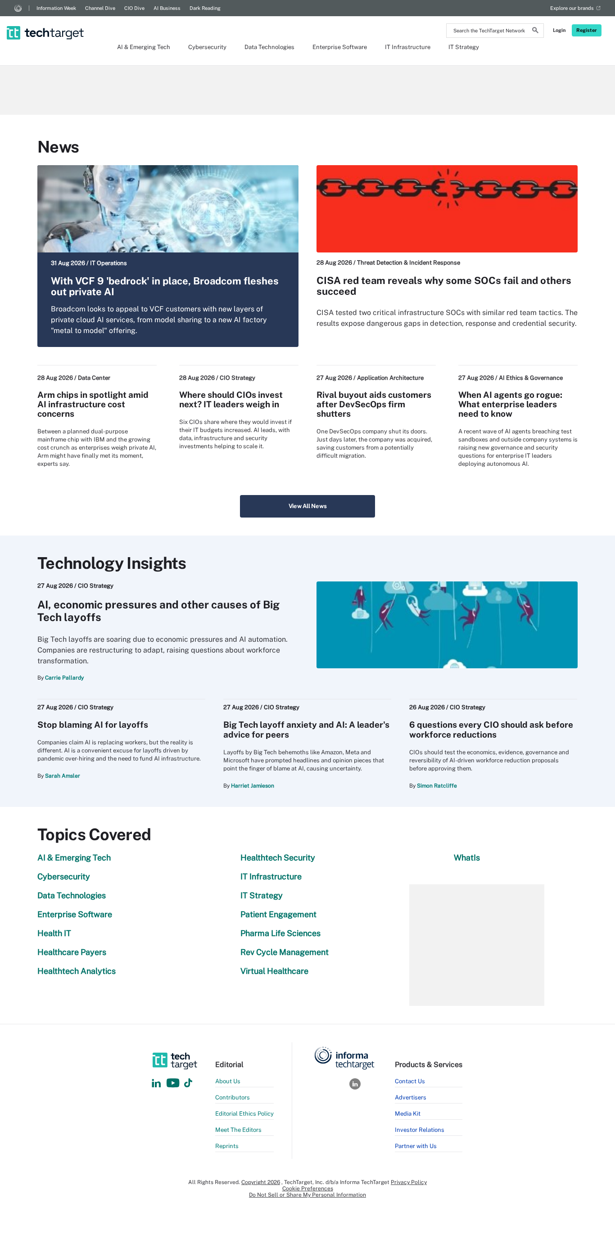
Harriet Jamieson (252, 786)
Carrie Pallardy (64, 678)
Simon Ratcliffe (437, 786)
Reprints (227, 1146)
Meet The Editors (238, 1129)
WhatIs (467, 857)
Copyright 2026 (260, 1182)
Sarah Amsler (62, 776)
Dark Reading (205, 8)
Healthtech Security (277, 857)
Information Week (56, 8)
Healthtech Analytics (76, 971)
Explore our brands (572, 8)
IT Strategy (463, 47)
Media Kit (408, 1113)
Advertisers (410, 1097)
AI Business (167, 8)
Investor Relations (419, 1129)
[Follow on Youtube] (174, 1083)
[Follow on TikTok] (188, 1083)
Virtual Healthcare (274, 971)
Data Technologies (269, 47)
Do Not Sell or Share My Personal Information (307, 1195)
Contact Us (410, 1081)
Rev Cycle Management (284, 952)
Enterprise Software (339, 47)
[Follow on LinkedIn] (156, 1083)
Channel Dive (100, 8)
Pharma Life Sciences (280, 933)
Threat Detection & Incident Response (408, 262)
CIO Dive (134, 8)
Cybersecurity (207, 47)
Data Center (94, 377)
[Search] (535, 31)
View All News (308, 506)
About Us (227, 1081)
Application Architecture (390, 377)
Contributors (232, 1097)
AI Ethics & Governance (531, 377)
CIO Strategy (237, 377)
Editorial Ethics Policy (244, 1113)
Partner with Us (416, 1146)
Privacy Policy (409, 1182)
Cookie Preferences (307, 1188)
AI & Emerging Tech (143, 47)
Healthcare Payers (71, 952)
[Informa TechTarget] (18, 8)
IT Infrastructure (407, 47)
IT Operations (108, 263)
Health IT (54, 933)
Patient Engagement (278, 914)
